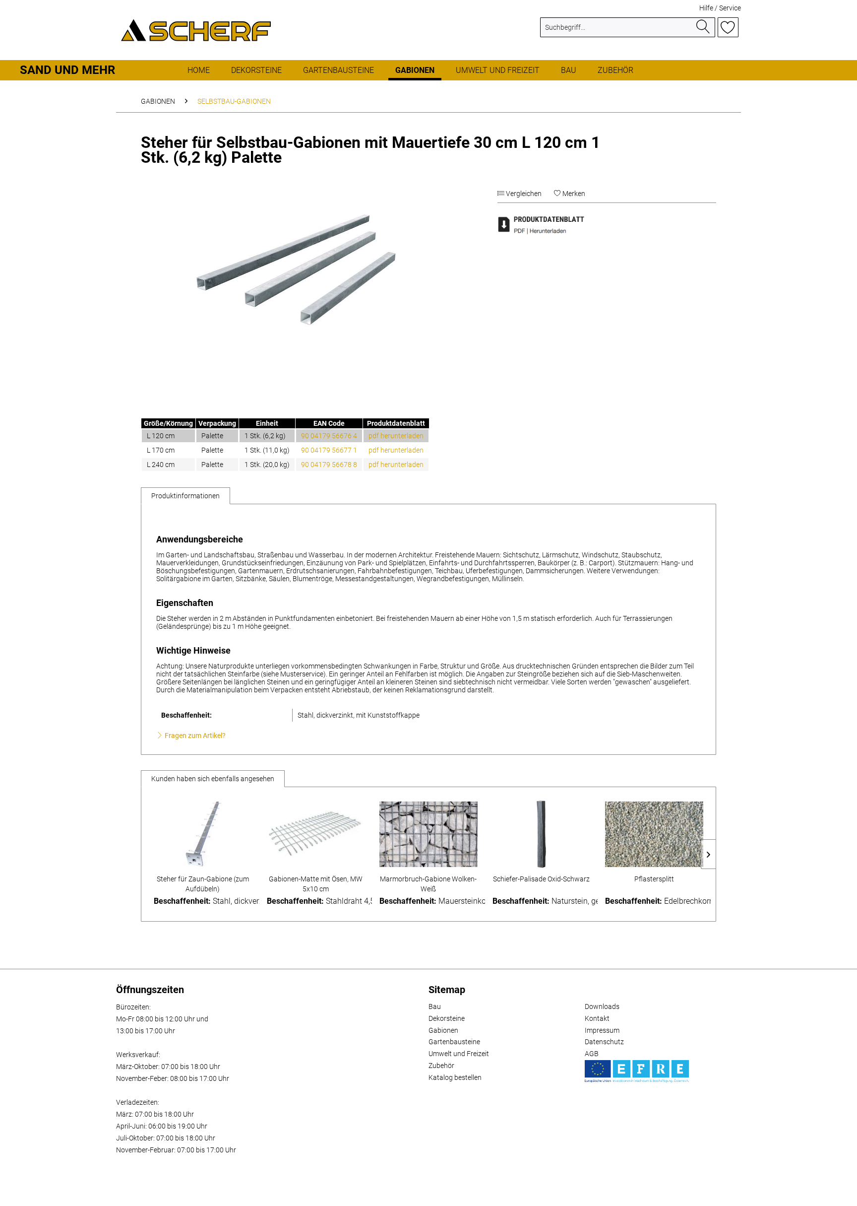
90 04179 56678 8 (329, 465)
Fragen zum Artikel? (194, 735)
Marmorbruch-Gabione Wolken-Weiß (428, 884)
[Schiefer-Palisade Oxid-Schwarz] (541, 834)
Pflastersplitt (654, 879)
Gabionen (443, 1030)
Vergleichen (523, 194)
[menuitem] (627, 31)
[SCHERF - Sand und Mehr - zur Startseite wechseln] (196, 29)
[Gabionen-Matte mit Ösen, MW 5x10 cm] (316, 834)
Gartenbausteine (454, 1042)
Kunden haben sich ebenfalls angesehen (212, 779)
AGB (592, 1054)
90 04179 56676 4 (329, 436)
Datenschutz (604, 1042)
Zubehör (441, 1066)
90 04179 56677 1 (329, 450)
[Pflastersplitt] (654, 834)
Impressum (602, 1030)
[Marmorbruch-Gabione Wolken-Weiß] (428, 834)
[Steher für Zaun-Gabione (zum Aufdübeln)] (203, 834)
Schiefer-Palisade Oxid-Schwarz (541, 879)
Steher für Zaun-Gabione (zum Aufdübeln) (203, 884)
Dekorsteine (446, 1018)
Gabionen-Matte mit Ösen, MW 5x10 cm (316, 884)
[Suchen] (703, 27)
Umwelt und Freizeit (458, 1054)
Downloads (602, 1006)
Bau (434, 1006)
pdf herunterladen (396, 436)
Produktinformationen (185, 496)
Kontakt (597, 1018)
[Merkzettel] (728, 27)
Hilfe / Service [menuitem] (720, 8)
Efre (637, 1071)
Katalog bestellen (455, 1077)
